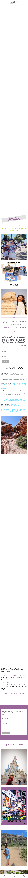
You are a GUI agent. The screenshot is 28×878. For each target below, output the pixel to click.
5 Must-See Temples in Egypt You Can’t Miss (13, 679)
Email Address (5, 346)
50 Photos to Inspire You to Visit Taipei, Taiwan (12, 670)
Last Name (4, 356)
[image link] (14, 806)
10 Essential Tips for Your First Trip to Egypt (14, 687)
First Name (4, 351)
